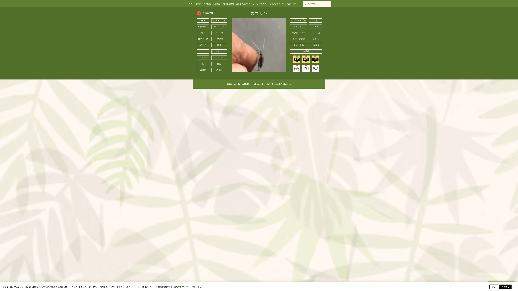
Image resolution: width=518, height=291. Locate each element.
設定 (493, 286)
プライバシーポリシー (195, 286)
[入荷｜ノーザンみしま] (296, 59)
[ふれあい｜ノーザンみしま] (296, 68)
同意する (505, 286)
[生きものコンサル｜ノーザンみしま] (315, 68)
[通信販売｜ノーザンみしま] (306, 59)
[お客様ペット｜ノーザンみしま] (306, 68)
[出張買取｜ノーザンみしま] (315, 59)
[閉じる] (514, 287)
